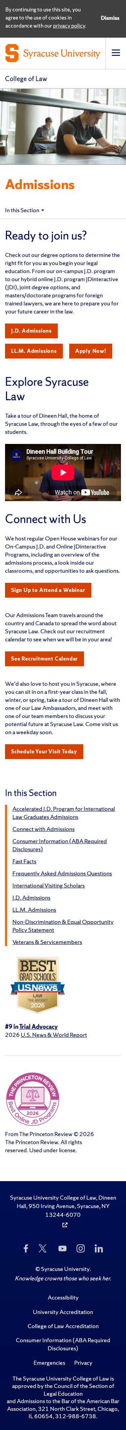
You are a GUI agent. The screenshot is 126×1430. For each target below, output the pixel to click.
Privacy (83, 1362)
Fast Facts (24, 861)
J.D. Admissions (31, 330)
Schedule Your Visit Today (44, 751)
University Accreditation (63, 1312)
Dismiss (110, 18)
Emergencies (49, 1362)
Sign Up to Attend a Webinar (48, 590)
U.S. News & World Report (54, 1035)
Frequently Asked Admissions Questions (62, 873)
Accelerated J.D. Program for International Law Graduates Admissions (63, 813)
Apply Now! (90, 350)
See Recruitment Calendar (44, 658)
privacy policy (69, 25)
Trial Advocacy (38, 1026)
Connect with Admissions (43, 829)
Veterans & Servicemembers (47, 942)
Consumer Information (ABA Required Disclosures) (63, 1344)
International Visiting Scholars (48, 885)
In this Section (22, 210)
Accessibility (63, 1297)
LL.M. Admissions (34, 350)
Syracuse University (65, 1269)
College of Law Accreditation (63, 1326)
